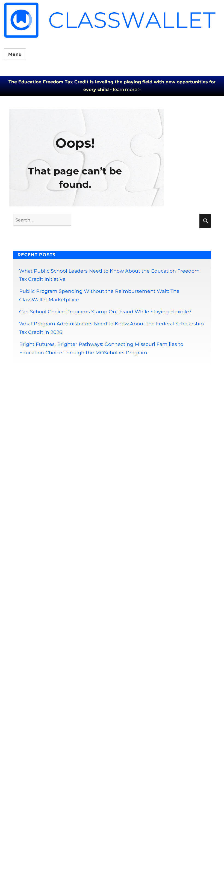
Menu (15, 54)
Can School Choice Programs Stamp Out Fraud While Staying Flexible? (105, 311)
